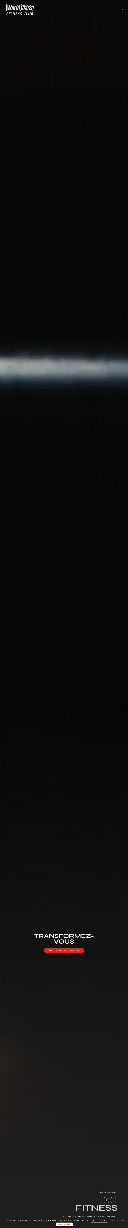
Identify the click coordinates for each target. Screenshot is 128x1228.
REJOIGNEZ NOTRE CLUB (64, 950)
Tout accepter (99, 1220)
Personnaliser (64, 1224)
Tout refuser (116, 1220)
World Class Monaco (20, 9)
